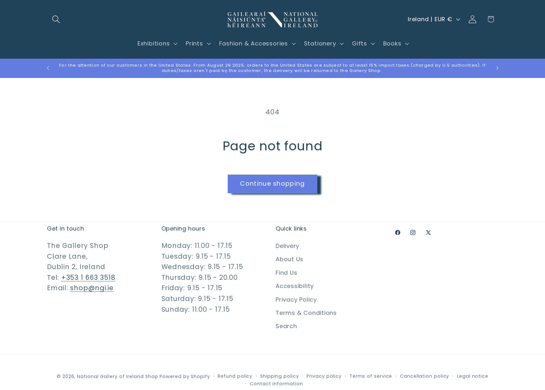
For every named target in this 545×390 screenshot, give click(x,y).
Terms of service (370, 376)
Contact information (276, 383)
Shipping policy (279, 376)
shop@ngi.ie (92, 288)
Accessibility (295, 286)
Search (286, 326)
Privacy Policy (296, 299)
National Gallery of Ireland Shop (117, 376)
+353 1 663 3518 (88, 277)
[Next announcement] (497, 68)
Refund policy (235, 376)
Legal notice (472, 376)
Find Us (286, 273)
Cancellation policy (424, 376)
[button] (56, 19)
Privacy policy (324, 376)
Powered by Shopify (185, 376)
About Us (289, 259)
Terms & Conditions (306, 313)
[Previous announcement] (48, 68)
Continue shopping (272, 183)
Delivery (287, 246)
